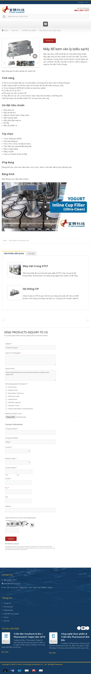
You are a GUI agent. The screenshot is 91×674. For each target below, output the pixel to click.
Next (87, 628)
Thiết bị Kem (8, 610)
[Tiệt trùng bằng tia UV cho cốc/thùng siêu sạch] (30, 63)
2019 (7, 642)
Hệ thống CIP (31, 288)
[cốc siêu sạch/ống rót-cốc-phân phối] (21, 63)
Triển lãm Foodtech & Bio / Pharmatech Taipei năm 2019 (29, 635)
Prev (79, 628)
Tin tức (6, 617)
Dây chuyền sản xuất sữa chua (19, 240)
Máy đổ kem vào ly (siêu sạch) (50, 30)
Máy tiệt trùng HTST (35, 266)
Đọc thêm (5, 652)
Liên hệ (6, 621)
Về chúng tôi (8, 607)
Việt (86, 2)
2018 (54, 642)
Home (6, 30)
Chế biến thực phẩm (29, 30)
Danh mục (15, 30)
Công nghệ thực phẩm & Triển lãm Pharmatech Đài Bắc (75, 636)
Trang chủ (7, 603)
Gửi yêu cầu (49, 41)
